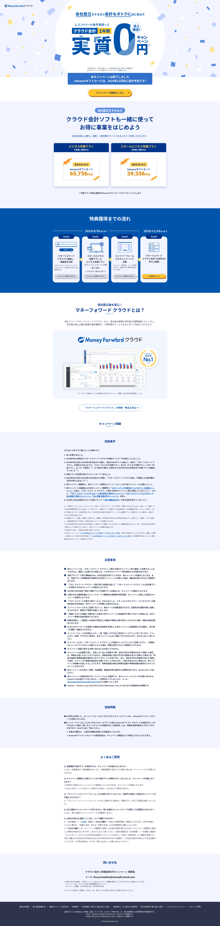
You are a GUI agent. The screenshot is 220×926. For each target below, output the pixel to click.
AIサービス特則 (195, 907)
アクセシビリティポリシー (176, 907)
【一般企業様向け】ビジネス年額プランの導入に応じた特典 (100, 533)
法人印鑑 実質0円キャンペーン (105, 496)
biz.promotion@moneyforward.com (83, 681)
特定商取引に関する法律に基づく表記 (95, 907)
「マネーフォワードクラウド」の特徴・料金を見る (110, 407)
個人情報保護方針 (39, 907)
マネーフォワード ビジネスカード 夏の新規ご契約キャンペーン (97, 493)
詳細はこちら (122, 70)
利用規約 (75, 907)
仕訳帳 (83, 821)
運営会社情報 (24, 907)
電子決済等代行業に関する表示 (152, 907)
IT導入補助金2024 (111, 499)
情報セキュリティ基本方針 (58, 907)
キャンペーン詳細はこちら (110, 92)
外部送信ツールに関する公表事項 (125, 907)
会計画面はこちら (154, 276)
